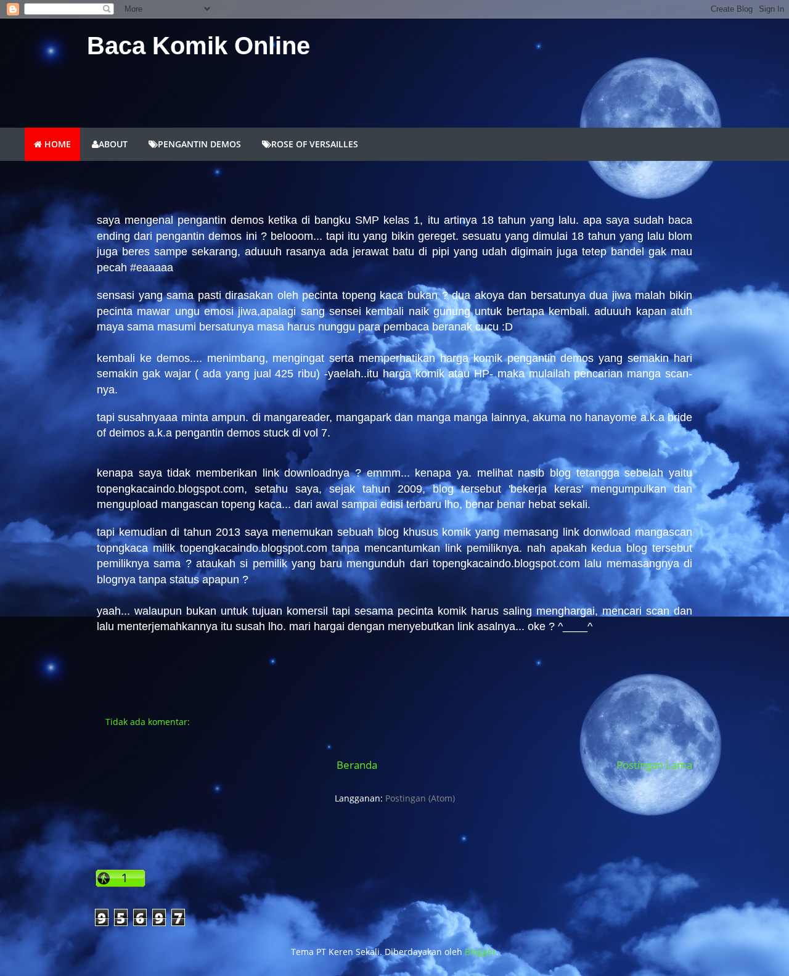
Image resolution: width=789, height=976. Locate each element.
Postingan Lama (654, 765)
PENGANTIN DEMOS (199, 144)
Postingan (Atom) (420, 798)
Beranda (357, 765)
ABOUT (113, 144)
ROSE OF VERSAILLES (314, 144)
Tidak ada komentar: (148, 722)
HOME (56, 144)
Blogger (480, 952)
